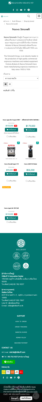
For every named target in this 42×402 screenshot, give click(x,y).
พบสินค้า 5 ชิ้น (9, 90)
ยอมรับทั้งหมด (26, 398)
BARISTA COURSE (21, 332)
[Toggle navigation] (39, 16)
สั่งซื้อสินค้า (12, 130)
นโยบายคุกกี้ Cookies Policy (21, 394)
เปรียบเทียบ (12, 136)
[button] (28, 16)
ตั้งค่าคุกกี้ (14, 398)
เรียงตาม (7, 74)
